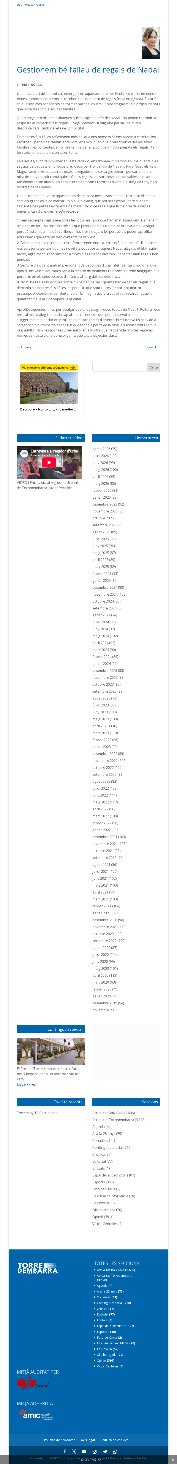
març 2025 (100, 566)
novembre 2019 (105, 1010)
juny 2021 (100, 878)
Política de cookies (114, 1440)
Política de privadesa (59, 1440)
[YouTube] (84, 1452)
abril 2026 (100, 476)
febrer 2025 (101, 573)
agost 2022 (101, 781)
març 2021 (100, 899)
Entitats (98, 1168)
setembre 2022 (104, 774)
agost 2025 (101, 532)
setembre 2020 (104, 940)
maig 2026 (100, 469)
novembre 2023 (105, 677)
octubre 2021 (103, 850)
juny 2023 (100, 712)
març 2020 (100, 982)
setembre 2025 (104, 525)
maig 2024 (100, 635)
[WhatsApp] (115, 1452)
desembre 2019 (104, 1003)
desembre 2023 (104, 670)
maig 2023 (100, 719)
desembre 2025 (104, 504)
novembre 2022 (105, 760)
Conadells (100, 1140)
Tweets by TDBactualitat (37, 1112)
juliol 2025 (100, 538)
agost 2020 (101, 947)
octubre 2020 (103, 933)
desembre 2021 (104, 836)
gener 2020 (101, 996)
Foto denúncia (103, 1189)
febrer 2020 (101, 989)
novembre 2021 (105, 843)
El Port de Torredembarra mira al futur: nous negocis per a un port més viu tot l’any (49, 1073)
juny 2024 (100, 629)
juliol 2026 (100, 455)
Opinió (40, 4)
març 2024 (100, 649)
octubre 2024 (103, 601)
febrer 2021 (101, 906)
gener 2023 (101, 746)
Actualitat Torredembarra (113, 1119)
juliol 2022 (100, 788)
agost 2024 (101, 615)
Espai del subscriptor (109, 1175)
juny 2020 (100, 961)
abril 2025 (100, 559)
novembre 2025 (105, 511)
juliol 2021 (100, 871)
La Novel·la (101, 1203)
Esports (98, 1182)
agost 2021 (101, 864)
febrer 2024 (101, 656)
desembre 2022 (104, 753)
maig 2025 (100, 552)
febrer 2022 (101, 823)
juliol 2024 (100, 622)
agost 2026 (101, 448)
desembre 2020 (104, 920)
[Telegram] (105, 1452)
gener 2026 (101, 497)
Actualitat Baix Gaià (107, 1112)
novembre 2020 (105, 926)
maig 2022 (100, 802)
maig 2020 (100, 968)
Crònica (98, 1154)
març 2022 (100, 816)
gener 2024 (101, 663)
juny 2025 (100, 545)
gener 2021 (101, 913)
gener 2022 (101, 829)
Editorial (99, 1161)
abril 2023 (100, 726)
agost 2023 (101, 698)
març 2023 (100, 732)
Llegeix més (26, 1084)
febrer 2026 (101, 490)
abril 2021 (100, 892)
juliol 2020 (100, 954)
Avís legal (88, 1440)
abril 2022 (100, 809)
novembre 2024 (105, 594)
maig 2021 (100, 885)
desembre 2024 (104, 587)
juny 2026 (100, 462)
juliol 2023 (100, 705)
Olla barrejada (103, 1209)
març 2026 (100, 483)
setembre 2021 (104, 857)
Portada (29, 4)
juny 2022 (100, 795)
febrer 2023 (101, 739)
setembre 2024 (104, 608)
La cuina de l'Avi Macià (110, 1196)
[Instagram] (94, 1452)
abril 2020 (100, 975)
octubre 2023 (103, 684)
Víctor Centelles (105, 1223)
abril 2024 (100, 642)
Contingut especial (107, 1147)
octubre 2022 (103, 767)
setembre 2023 (104, 691)
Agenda (98, 1126)
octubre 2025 (103, 518)
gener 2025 (101, 580)
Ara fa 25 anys (103, 1133)
